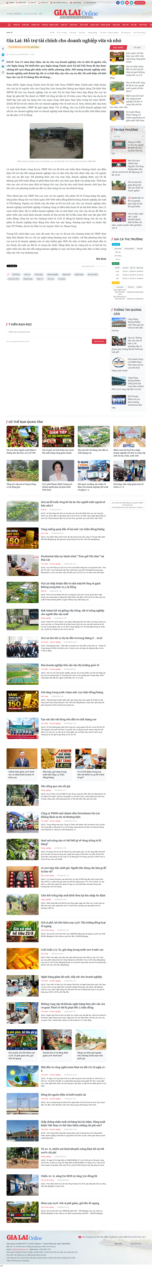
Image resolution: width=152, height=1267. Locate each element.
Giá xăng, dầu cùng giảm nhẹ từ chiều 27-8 (128, 485)
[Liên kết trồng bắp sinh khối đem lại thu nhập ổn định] (23, 904)
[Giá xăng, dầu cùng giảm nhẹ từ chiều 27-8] (129, 470)
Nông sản (116, 244)
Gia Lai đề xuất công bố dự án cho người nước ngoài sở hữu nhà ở (135, 86)
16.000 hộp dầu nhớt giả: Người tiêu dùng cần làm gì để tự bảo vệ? (73, 870)
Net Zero (82, 33)
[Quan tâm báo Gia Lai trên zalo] (122, 3)
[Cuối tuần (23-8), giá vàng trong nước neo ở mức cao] (23, 958)
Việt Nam (16, 274)
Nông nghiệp (92, 33)
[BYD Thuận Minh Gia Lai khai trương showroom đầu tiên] (119, 399)
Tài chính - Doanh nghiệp (109, 33)
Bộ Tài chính (92, 274)
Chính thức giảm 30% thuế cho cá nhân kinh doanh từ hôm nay (21, 775)
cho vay (51, 279)
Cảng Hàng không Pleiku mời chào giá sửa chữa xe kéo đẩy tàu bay (128, 325)
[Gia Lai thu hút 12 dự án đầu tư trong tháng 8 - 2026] (23, 647)
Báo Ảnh (22, 3)
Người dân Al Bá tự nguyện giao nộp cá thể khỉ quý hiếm (135, 202)
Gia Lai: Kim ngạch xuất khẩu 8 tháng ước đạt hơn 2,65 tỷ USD (21, 451)
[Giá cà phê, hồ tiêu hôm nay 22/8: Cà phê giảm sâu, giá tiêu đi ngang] (22, 1039)
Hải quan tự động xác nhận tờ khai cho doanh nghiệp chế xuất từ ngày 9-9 (93, 487)
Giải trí (125, 25)
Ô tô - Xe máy (62, 33)
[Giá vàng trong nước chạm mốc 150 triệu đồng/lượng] (23, 701)
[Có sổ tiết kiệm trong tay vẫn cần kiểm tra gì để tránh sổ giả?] (90, 758)
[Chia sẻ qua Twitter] (3, 61)
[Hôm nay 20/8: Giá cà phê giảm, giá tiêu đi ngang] (23, 1212)
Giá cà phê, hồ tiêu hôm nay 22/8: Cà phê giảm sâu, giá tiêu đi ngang (21, 1056)
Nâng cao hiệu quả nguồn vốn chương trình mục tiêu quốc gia (90, 1056)
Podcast (44, 3)
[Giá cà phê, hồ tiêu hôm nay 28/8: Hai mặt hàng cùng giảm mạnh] (117, 56)
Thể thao (143, 25)
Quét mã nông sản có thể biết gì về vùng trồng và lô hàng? (71, 842)
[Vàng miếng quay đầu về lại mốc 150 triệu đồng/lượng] (23, 538)
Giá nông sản (126, 33)
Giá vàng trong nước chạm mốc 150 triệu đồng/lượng (72, 692)
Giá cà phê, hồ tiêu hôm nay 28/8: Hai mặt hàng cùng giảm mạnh (135, 57)
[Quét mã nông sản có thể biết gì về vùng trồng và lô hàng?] (23, 849)
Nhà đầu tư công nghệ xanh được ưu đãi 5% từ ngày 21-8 (73, 1069)
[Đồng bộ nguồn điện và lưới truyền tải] (23, 1103)
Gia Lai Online (24, 1237)
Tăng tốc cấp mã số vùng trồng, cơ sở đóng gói (21, 485)
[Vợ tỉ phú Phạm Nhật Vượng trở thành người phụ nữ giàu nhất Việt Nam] (117, 115)
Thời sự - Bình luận (50, 25)
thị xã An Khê (13, 279)
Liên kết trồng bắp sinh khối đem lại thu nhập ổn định (73, 895)
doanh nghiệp (53, 274)
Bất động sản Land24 (130, 503)
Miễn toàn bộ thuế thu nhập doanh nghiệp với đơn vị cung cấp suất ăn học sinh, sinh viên (126, 101)
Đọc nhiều (118, 47)
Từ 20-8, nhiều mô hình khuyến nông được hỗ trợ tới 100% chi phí (72, 1150)
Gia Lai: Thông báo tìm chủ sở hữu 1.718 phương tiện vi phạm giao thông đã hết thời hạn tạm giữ (127, 345)
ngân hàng (79, 274)
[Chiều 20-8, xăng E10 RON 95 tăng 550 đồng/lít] (23, 1185)
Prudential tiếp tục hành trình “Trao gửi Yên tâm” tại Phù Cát (72, 558)
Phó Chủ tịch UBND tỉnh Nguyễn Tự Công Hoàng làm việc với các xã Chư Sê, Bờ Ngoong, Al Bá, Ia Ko (128, 167)
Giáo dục (74, 25)
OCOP (52, 33)
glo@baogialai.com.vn (20, 1249)
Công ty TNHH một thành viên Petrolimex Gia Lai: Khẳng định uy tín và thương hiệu (70, 815)
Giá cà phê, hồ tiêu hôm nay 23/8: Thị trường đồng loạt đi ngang (73, 924)
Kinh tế (64, 25)
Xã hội (134, 25)
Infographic (91, 3)
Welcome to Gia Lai (60, 3)
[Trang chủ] (9, 25)
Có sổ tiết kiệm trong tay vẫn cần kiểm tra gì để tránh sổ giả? (90, 775)
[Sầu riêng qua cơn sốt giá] (23, 795)
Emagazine (77, 3)
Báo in (33, 3)
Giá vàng (73, 33)
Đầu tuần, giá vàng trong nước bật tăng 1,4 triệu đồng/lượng (54, 775)
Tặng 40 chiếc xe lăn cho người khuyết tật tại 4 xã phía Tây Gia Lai (127, 148)
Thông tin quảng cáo (127, 312)
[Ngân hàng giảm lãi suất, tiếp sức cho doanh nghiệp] (23, 985)
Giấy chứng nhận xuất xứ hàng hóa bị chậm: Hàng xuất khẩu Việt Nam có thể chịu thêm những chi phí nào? (73, 1123)
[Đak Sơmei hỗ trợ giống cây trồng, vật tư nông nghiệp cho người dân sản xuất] (23, 619)
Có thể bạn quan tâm (26, 422)
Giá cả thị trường (139, 33)
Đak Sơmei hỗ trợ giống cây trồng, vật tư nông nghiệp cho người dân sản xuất (72, 612)
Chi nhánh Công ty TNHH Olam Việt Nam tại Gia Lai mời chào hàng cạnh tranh (127, 365)
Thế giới (25, 25)
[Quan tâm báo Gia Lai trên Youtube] (127, 3)
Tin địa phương (126, 129)
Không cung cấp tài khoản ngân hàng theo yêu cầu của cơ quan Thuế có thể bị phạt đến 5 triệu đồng (73, 1005)
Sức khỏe (84, 25)
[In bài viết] (3, 72)
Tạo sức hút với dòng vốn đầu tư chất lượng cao (93, 451)
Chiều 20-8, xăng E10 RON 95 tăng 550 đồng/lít (69, 1176)
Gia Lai (27, 274)
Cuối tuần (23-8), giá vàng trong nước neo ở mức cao (72, 949)
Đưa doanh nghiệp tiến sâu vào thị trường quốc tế (70, 665)
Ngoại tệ (115, 263)
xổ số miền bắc (117, 503)
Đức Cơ (40, 279)
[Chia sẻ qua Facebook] (3, 49)
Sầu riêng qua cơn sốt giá (55, 786)
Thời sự (16, 25)
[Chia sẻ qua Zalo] (3, 55)
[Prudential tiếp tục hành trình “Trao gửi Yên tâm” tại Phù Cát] (23, 565)
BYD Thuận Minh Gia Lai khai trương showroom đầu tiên (127, 402)
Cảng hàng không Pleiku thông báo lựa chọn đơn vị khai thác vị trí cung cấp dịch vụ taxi (128, 383)
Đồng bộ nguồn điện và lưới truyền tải (63, 1094)
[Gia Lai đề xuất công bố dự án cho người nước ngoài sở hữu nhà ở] (117, 86)
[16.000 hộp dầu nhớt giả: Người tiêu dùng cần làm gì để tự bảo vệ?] (23, 877)
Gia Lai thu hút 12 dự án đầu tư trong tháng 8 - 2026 (71, 638)
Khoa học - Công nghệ (100, 25)
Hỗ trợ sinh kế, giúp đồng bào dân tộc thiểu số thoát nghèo (135, 186)
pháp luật (66, 274)
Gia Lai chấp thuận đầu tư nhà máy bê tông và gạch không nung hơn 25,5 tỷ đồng (127, 72)
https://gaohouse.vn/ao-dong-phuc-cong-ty (127, 507)
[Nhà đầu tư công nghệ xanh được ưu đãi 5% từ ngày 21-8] (23, 1076)
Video (11, 3)
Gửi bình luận (99, 341)
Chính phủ (39, 274)
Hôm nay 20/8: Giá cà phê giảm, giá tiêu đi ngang (70, 1203)
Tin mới (137, 47)
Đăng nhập (140, 3)
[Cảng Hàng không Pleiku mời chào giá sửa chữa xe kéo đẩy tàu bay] (119, 322)
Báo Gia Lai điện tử (76, 13)
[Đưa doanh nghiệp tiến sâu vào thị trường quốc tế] (23, 674)
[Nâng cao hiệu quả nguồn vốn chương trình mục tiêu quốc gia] (90, 1039)
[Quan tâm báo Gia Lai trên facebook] (118, 3)
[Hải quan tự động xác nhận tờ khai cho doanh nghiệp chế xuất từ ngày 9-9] (94, 470)
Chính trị (35, 25)
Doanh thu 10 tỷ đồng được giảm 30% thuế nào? (55, 1054)
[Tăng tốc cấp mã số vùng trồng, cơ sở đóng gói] (23, 470)
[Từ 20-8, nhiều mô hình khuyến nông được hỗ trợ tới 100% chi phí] (23, 1158)
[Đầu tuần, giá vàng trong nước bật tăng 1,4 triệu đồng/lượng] (56, 758)
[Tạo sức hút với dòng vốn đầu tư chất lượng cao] (94, 436)
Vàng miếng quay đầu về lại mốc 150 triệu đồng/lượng (72, 529)
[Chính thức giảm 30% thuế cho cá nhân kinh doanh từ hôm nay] (22, 758)
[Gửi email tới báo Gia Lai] (131, 3)
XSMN (141, 503)
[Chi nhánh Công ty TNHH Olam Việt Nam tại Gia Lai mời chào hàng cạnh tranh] (119, 362)
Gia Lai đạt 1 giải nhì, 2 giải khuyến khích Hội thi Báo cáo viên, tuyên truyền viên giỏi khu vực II (127, 221)
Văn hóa (116, 25)
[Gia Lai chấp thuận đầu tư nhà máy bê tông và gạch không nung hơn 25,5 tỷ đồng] (117, 70)
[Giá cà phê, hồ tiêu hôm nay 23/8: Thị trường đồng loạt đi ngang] (23, 931)
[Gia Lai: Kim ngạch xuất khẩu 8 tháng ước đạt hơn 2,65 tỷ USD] (23, 436)
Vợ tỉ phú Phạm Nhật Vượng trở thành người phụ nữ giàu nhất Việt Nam (135, 116)
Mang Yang (28, 279)
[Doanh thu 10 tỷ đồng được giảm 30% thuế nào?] (56, 1039)
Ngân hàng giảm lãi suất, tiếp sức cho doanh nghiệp (71, 976)
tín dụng (62, 279)
